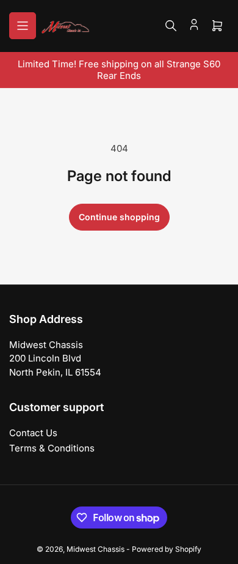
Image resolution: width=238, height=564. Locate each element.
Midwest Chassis (95, 549)
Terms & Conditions (52, 448)
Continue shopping (119, 217)
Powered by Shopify (166, 549)
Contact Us (33, 433)
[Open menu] (22, 25)
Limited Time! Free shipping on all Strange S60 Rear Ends (119, 69)
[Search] (170, 25)
